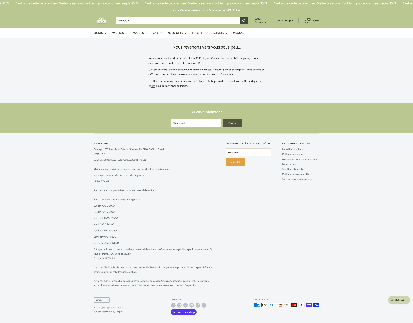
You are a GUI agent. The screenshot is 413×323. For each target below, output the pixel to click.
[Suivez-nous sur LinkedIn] (204, 305)
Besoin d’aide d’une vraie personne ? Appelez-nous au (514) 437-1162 (206, 9)
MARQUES (238, 32)
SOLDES (98, 32)
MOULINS (138, 32)
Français (98, 300)
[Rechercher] (244, 20)
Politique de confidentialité (295, 174)
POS (96, 311)
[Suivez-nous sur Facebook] (173, 305)
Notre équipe (289, 164)
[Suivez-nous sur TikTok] (198, 305)
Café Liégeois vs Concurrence (297, 179)
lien (153, 85)
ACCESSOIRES (175, 32)
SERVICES (218, 32)
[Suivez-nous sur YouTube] (191, 305)
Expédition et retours (292, 149)
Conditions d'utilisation (293, 169)
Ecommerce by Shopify (112, 311)
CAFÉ (155, 32)
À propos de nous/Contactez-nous (299, 159)
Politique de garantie (292, 154)
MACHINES (118, 32)
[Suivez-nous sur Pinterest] (185, 305)
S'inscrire (232, 123)
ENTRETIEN (198, 32)
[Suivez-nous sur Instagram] (179, 305)
